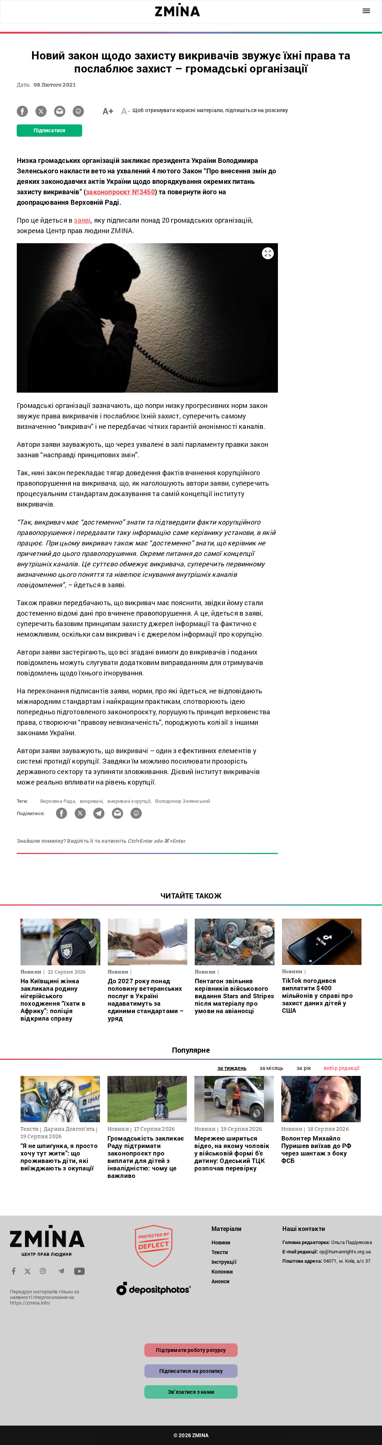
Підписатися (49, 130)
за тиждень (232, 1067)
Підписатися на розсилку (191, 1370)
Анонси (221, 1281)
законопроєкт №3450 (120, 191)
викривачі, (92, 801)
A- (126, 111)
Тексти (220, 1252)
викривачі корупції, (129, 801)
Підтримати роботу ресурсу (191, 1349)
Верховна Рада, (58, 801)
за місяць (272, 1067)
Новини (221, 1242)
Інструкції (224, 1261)
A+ (108, 111)
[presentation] (30, 1098)
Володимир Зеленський (182, 801)
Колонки (222, 1271)
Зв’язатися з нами (191, 1391)
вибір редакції (342, 1067)
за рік (304, 1067)
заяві (82, 220)
